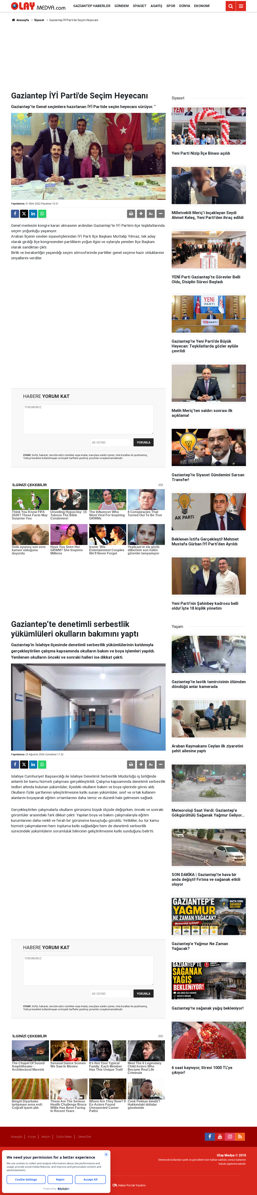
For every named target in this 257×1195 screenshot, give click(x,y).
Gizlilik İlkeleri (64, 1136)
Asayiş (156, 6)
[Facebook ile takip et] (210, 1137)
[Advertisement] (128, 56)
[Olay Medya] (38, 6)
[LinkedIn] (33, 214)
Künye (32, 1136)
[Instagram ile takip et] (230, 1137)
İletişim (46, 1136)
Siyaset (140, 6)
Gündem (121, 6)
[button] (141, 214)
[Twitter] (24, 214)
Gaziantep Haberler (91, 6)
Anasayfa (22, 20)
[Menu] (241, 6)
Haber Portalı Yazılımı (132, 1185)
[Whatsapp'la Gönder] (42, 214)
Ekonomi (202, 6)
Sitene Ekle (84, 1136)
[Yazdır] (131, 214)
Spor (170, 6)
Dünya (184, 6)
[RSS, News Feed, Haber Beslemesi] (240, 1137)
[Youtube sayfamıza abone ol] (220, 1137)
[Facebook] (15, 214)
